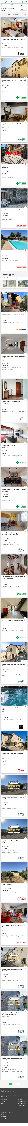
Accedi (25, 2)
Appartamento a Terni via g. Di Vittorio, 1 (14, 489)
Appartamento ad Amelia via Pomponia (13, 39)
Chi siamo (3, 1101)
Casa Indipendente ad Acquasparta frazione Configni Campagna (12, 533)
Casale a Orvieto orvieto (9, 252)
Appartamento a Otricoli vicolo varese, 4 (13, 314)
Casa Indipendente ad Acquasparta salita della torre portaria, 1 (13, 577)
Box (22, 14)
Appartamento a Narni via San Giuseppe (13, 124)
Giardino (3, 14)
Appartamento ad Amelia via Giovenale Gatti (13, 708)
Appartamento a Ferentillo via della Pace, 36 (14, 80)
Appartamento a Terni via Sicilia (11, 401)
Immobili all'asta (21, 1107)
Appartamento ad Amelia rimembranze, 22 (13, 665)
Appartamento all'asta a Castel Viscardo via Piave (13, 969)
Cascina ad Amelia (7, 884)
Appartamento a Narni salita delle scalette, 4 (12, 166)
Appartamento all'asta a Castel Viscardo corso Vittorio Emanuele (13, 1013)
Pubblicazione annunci (22, 1109)
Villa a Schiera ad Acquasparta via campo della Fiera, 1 (13, 621)
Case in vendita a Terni (7, 278)
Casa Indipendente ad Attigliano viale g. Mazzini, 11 (13, 926)
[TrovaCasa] (8, 2)
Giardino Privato (16, 14)
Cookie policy (4, 1118)
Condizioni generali (5, 1114)
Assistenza (3, 1103)
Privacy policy (4, 1116)
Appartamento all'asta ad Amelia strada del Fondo (13, 797)
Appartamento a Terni (8, 445)
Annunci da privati (21, 1105)
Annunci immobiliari (22, 1101)
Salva (14, 5)
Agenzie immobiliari (22, 1103)
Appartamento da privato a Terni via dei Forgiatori (13, 357)
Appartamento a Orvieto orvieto (11, 210)
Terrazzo (9, 14)
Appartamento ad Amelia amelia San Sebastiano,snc (12, 754)
